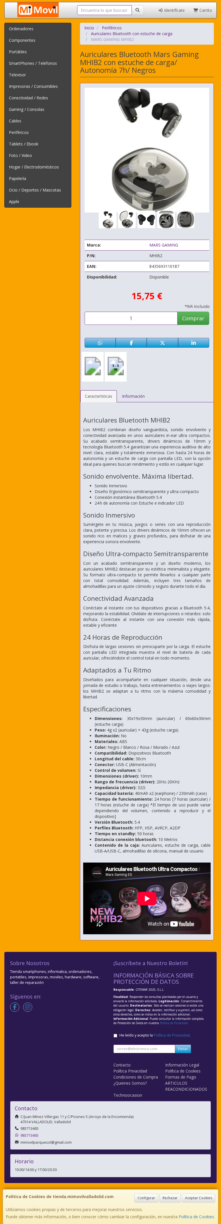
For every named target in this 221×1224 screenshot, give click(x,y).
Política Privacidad (130, 1071)
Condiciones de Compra (135, 1077)
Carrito (205, 10)
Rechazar (170, 1197)
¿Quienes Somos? (130, 1083)
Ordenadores (21, 28)
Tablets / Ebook (23, 144)
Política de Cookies (196, 1216)
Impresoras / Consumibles (33, 86)
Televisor (17, 74)
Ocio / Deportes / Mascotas (35, 190)
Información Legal (182, 1065)
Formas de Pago (180, 1077)
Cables (15, 121)
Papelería (17, 178)
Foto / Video (20, 155)
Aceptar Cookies (198, 1197)
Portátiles (18, 51)
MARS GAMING (163, 245)
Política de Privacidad (174, 1023)
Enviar (183, 1048)
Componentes (22, 40)
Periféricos (19, 132)
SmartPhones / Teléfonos (33, 63)
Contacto (122, 1065)
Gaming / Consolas (26, 109)
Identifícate (174, 10)
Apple (14, 201)
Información (133, 396)
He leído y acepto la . (154, 1035)
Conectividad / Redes (28, 98)
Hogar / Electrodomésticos (34, 167)
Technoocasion (127, 1095)
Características (98, 396)
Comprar (193, 318)
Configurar (146, 1197)
